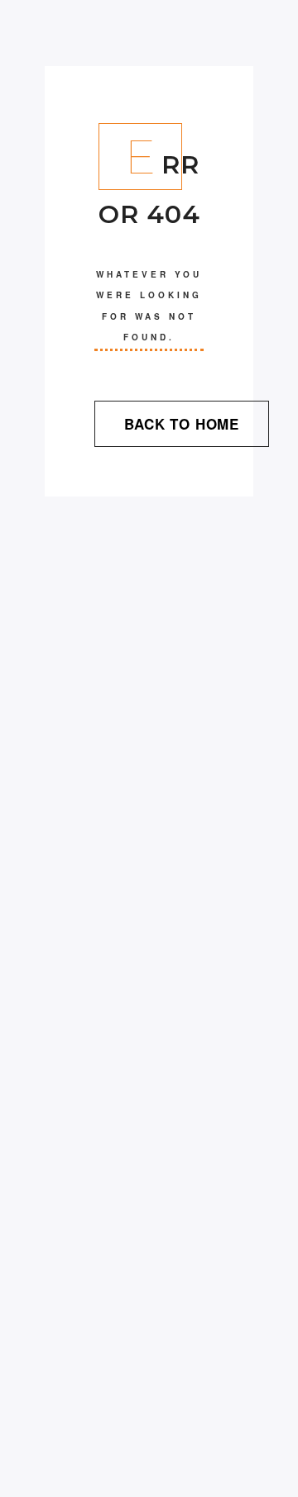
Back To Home (181, 424)
